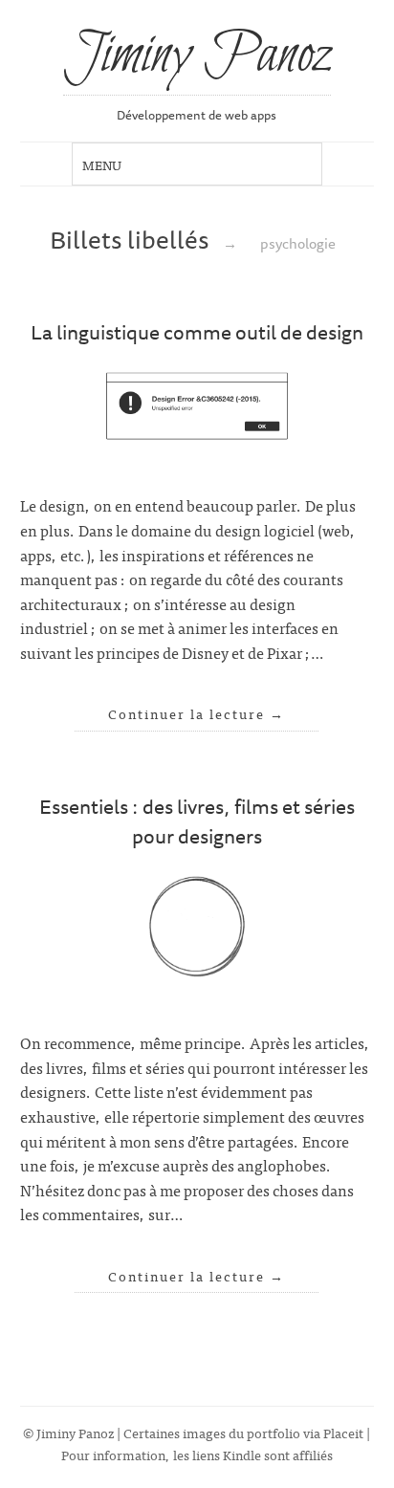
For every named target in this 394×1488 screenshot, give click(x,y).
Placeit (343, 1432)
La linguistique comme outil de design (197, 332)
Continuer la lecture (196, 713)
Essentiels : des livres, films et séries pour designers (197, 821)
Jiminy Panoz (197, 56)
